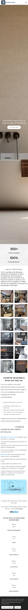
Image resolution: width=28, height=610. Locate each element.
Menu (26, 2)
